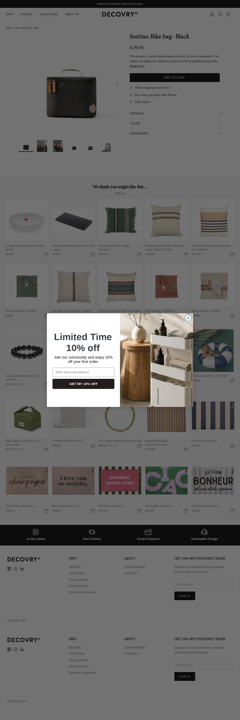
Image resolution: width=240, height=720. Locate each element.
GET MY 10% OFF (83, 384)
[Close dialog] (188, 318)
